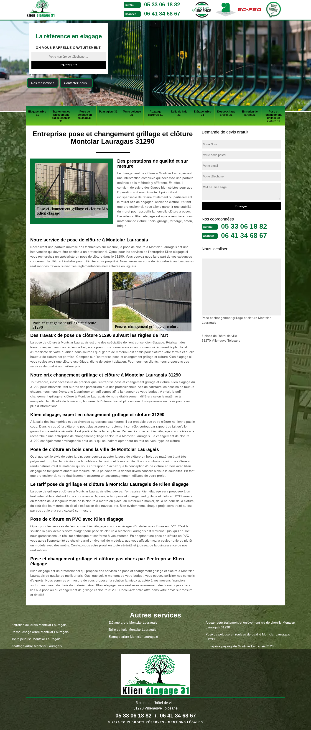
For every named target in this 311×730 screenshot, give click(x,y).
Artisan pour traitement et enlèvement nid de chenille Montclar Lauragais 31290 (250, 625)
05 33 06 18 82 (162, 4)
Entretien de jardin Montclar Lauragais (38, 625)
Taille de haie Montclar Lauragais (132, 629)
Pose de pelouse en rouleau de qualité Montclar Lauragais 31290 (248, 637)
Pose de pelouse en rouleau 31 (85, 115)
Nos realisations (42, 83)
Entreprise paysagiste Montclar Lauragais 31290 (240, 646)
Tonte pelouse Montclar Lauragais (35, 639)
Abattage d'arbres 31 (155, 113)
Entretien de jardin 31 (250, 113)
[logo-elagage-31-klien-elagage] (57, 9)
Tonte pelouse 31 (132, 113)
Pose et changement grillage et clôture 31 (273, 116)
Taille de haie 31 (179, 113)
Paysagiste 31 (108, 111)
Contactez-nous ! (76, 83)
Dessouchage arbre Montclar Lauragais (40, 632)
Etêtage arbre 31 (203, 113)
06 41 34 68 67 (162, 13)
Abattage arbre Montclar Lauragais (36, 646)
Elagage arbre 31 (37, 113)
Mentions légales (185, 722)
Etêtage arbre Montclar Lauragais (133, 622)
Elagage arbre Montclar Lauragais (133, 636)
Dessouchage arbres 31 (226, 113)
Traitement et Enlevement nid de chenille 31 (61, 116)
